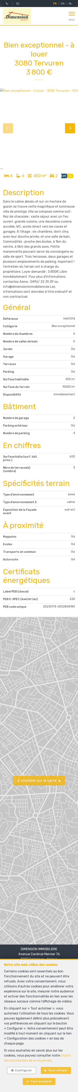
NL (70, 3)
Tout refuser (58, 1070)
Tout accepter (41, 1081)
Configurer (23, 1070)
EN (62, 3)
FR (55, 3)
